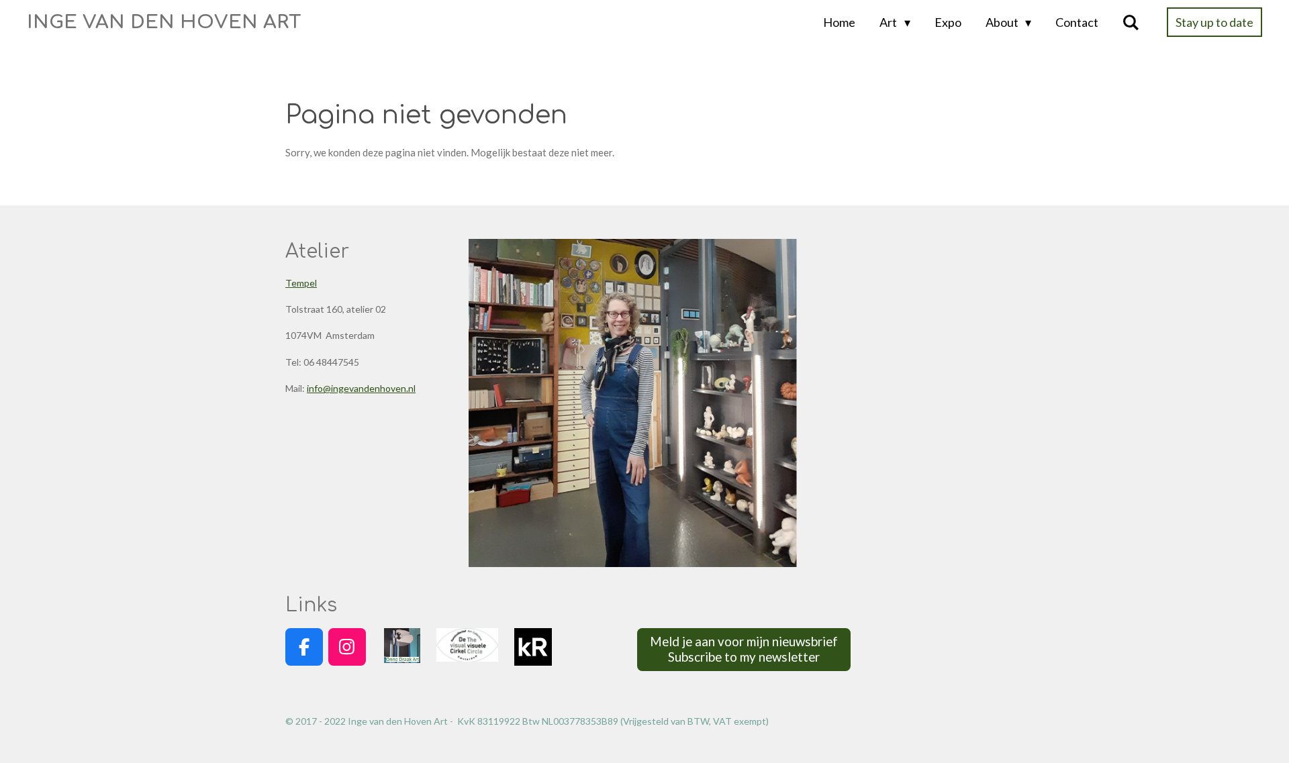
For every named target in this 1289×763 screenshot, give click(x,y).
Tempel (301, 283)
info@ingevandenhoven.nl (361, 388)
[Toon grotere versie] (633, 403)
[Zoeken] (1131, 22)
